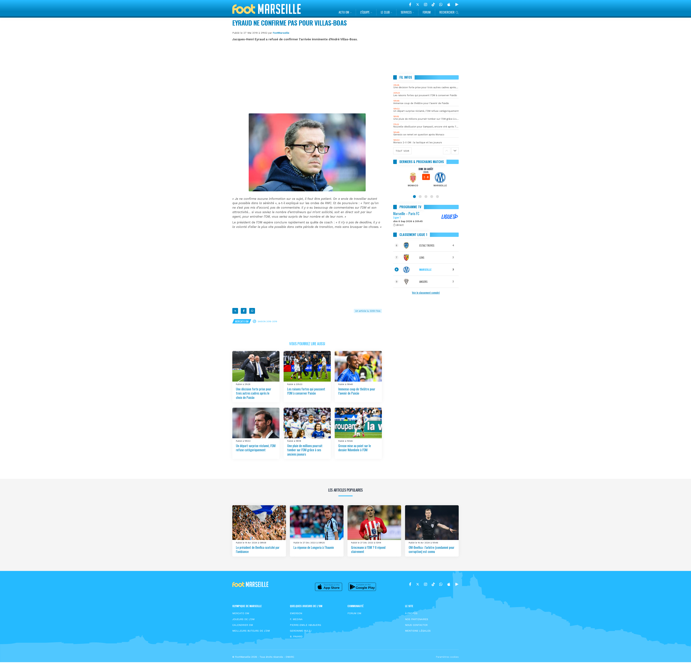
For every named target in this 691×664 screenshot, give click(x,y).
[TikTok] (433, 4)
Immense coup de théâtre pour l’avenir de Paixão (356, 391)
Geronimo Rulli (300, 630)
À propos (411, 613)
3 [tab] (425, 196)
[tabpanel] (426, 179)
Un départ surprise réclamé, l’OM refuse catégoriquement (256, 447)
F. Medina (296, 619)
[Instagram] (425, 4)
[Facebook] (410, 4)
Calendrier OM (242, 625)
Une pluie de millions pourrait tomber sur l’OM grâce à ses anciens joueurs (304, 449)
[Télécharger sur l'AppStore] (449, 4)
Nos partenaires (416, 619)
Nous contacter (416, 625)
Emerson (296, 613)
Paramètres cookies (447, 657)
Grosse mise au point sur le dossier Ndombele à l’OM (354, 447)
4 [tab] (431, 196)
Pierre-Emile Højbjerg (305, 625)
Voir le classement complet (426, 292)
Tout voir (402, 150)
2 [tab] (420, 196)
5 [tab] (437, 196)
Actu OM (344, 12)
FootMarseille (281, 32)
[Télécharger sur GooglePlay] (457, 4)
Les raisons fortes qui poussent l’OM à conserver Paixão (306, 391)
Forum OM (354, 613)
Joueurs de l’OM (243, 619)
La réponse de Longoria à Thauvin (313, 547)
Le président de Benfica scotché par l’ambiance (257, 549)
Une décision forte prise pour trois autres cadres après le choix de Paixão (253, 393)
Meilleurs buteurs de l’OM (251, 630)
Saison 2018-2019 (267, 321)
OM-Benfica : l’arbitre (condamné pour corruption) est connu (431, 549)
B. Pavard (296, 636)
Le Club (385, 12)
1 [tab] (414, 196)
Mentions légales (418, 630)
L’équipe (365, 12)
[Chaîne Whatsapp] (440, 4)
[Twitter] (417, 4)
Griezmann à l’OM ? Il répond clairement (368, 549)
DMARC (290, 657)
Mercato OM (242, 321)
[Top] (681, 656)
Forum (427, 12)
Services (406, 12)
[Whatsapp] (252, 311)
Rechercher (447, 12)
